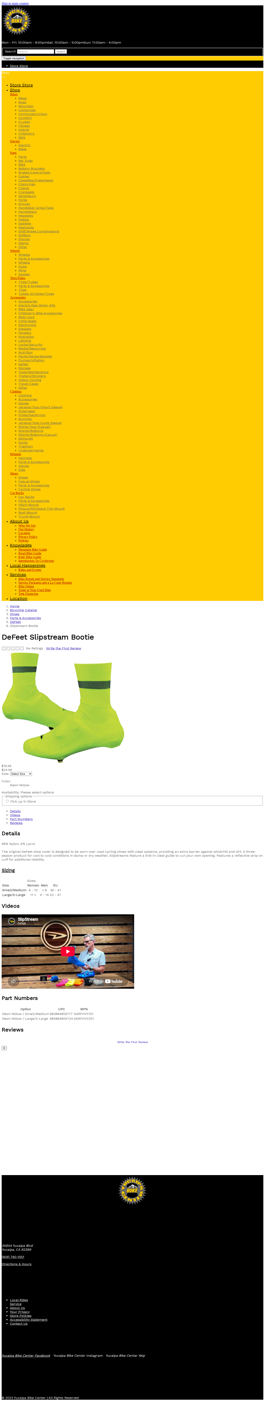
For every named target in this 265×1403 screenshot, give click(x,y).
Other (22, 247)
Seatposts (26, 227)
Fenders (24, 333)
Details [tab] (15, 811)
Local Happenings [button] (27, 565)
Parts (13, 153)
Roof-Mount (27, 513)
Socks (23, 442)
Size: (5, 774)
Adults (23, 466)
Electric (15, 141)
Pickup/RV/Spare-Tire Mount (41, 509)
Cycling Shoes (29, 489)
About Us (17, 1308)
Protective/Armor (32, 415)
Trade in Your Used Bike (34, 590)
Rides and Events (29, 570)
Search (10, 51)
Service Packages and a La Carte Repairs (45, 582)
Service (16, 1304)
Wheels (15, 250)
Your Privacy (20, 1312)
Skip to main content (15, 3)
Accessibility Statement (28, 1320)
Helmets (15, 454)
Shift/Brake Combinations (38, 231)
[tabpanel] (132, 863)
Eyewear (25, 329)
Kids (21, 470)
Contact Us (19, 1324)
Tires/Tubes (17, 278)
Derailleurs (27, 196)
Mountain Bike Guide (32, 549)
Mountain (26, 106)
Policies (23, 540)
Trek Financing (28, 594)
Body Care (26, 317)
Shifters (24, 235)
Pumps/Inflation (31, 360)
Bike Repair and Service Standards (41, 579)
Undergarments (31, 450)
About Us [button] (19, 521)
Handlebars (27, 212)
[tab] (132, 870)
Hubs (22, 266)
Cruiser (24, 122)
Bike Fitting (26, 586)
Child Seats (27, 321)
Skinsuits (25, 439)
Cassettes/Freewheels (35, 180)
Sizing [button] (8, 870)
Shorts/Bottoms (30, 431)
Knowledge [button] (21, 545)
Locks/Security (30, 345)
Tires (22, 290)
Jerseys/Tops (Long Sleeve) (40, 423)
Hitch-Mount (28, 505)
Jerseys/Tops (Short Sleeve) (40, 407)
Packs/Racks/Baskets (35, 356)
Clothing (16, 391)
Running (25, 419)
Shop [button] (15, 89)
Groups (24, 204)
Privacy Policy (27, 536)
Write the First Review (63, 648)
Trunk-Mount (29, 516)
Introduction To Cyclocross (36, 560)
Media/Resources (32, 348)
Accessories (18, 297)
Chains (23, 188)
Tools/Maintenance (33, 372)
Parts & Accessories (33, 259)
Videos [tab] (15, 815)
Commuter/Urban (32, 114)
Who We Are (27, 525)
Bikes (14, 94)
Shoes (14, 473)
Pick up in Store (23, 801)
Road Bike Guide (29, 553)
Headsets (25, 216)
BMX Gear (26, 309)
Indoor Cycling (29, 380)
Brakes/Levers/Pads (34, 172)
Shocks (24, 239)
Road (22, 102)
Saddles (24, 223)
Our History (26, 529)
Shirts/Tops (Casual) (34, 427)
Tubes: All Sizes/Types (36, 294)
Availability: (11, 792)
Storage (24, 368)
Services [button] (18, 574)
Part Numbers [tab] (21, 819)
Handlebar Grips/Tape (36, 208)
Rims (22, 270)
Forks (22, 200)
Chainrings (26, 184)
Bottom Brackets (31, 168)
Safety (23, 364)
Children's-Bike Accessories (40, 313)
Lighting (24, 341)
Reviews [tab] (16, 823)
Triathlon (25, 446)
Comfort (25, 118)
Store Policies (20, 1316)
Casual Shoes (29, 481)
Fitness (24, 126)
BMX (21, 137)
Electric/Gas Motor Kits (36, 305)
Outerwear (26, 411)
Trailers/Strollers (32, 376)
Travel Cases (28, 384)
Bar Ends (25, 161)
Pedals (23, 220)
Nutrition (25, 352)
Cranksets (26, 192)
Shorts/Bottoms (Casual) (37, 435)
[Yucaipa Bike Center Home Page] (17, 35)
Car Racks (17, 493)
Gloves (23, 403)
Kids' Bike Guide (29, 557)
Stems (23, 243)
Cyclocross (27, 110)
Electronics (27, 325)
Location (24, 533)
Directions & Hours (16, 1264)
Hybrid (23, 130)
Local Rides (19, 1300)
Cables (23, 176)
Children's (26, 134)
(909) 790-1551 (13, 1257)
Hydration (26, 337)
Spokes (24, 274)
